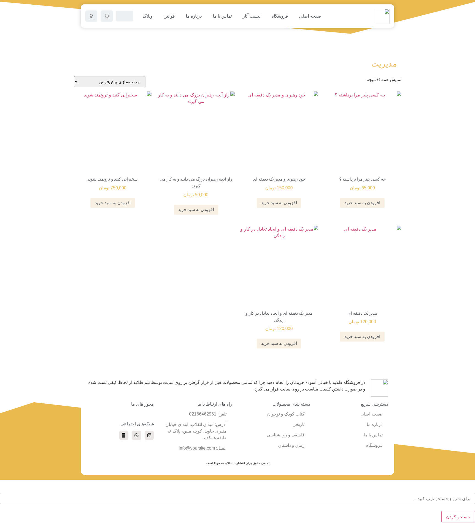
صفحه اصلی (310, 16)
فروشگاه (280, 16)
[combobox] (237, 498)
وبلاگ (148, 16)
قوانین (169, 16)
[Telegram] (123, 435)
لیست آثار (252, 16)
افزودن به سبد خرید (362, 202)
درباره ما (194, 16)
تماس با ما (222, 16)
